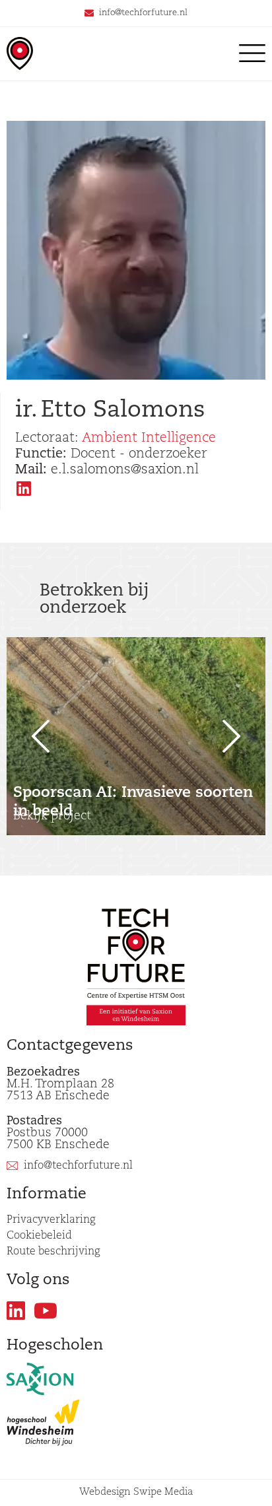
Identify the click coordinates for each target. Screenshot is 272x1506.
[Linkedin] (16, 1311)
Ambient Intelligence (149, 438)
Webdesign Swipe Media (136, 1492)
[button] (33, 736)
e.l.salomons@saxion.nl (107, 470)
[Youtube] (46, 1311)
